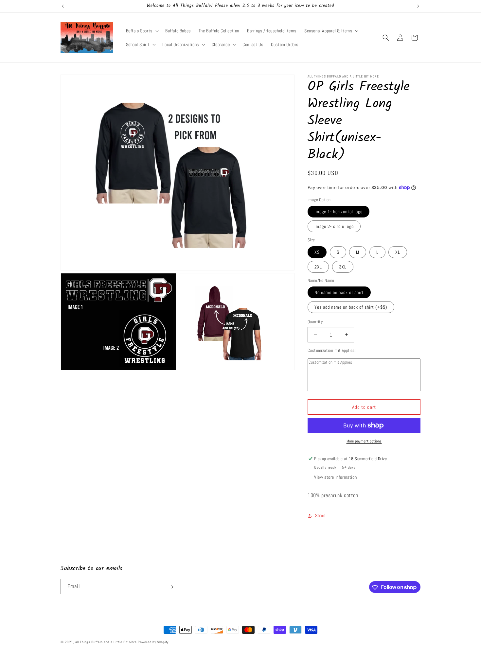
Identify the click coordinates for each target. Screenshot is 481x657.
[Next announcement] (418, 6)
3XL (343, 267)
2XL (318, 267)
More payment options (364, 441)
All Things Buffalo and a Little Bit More (106, 642)
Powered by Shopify (153, 642)
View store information (335, 477)
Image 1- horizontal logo (338, 212)
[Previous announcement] (63, 6)
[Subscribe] (171, 587)
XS (317, 252)
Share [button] (320, 515)
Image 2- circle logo (334, 226)
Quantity (315, 321)
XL (397, 252)
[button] (141, 31)
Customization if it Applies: (332, 350)
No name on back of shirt (339, 292)
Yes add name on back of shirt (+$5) (350, 307)
